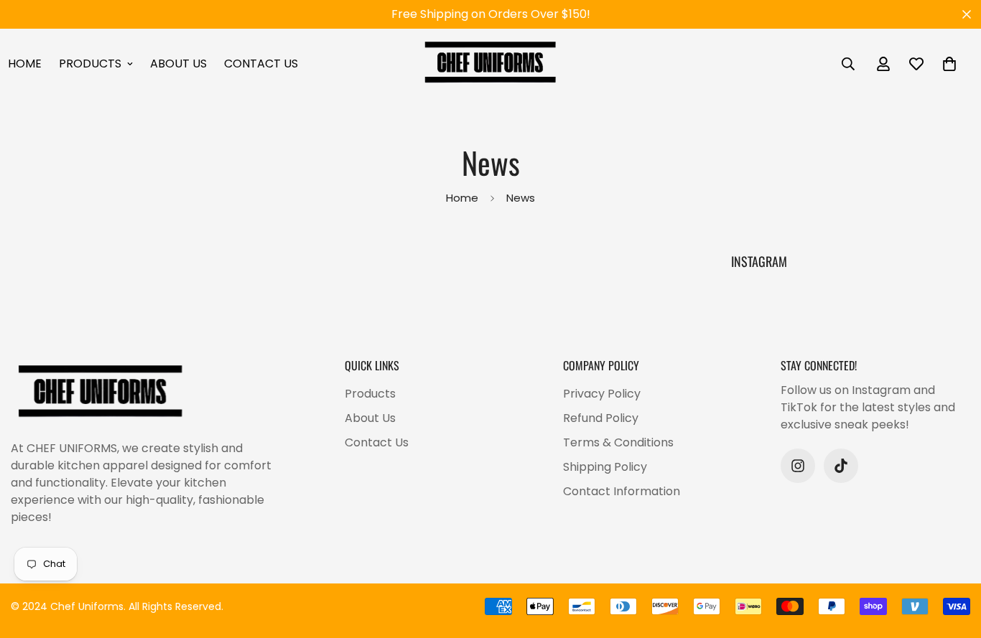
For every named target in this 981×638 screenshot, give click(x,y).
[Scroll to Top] (953, 559)
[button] (949, 63)
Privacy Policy (602, 393)
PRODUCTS (90, 63)
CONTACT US (261, 63)
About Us (370, 418)
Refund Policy (600, 418)
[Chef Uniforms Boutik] (490, 64)
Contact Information (621, 491)
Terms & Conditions (618, 442)
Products (370, 393)
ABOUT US (178, 63)
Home (462, 198)
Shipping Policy (605, 467)
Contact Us (377, 442)
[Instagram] (798, 466)
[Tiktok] (841, 466)
